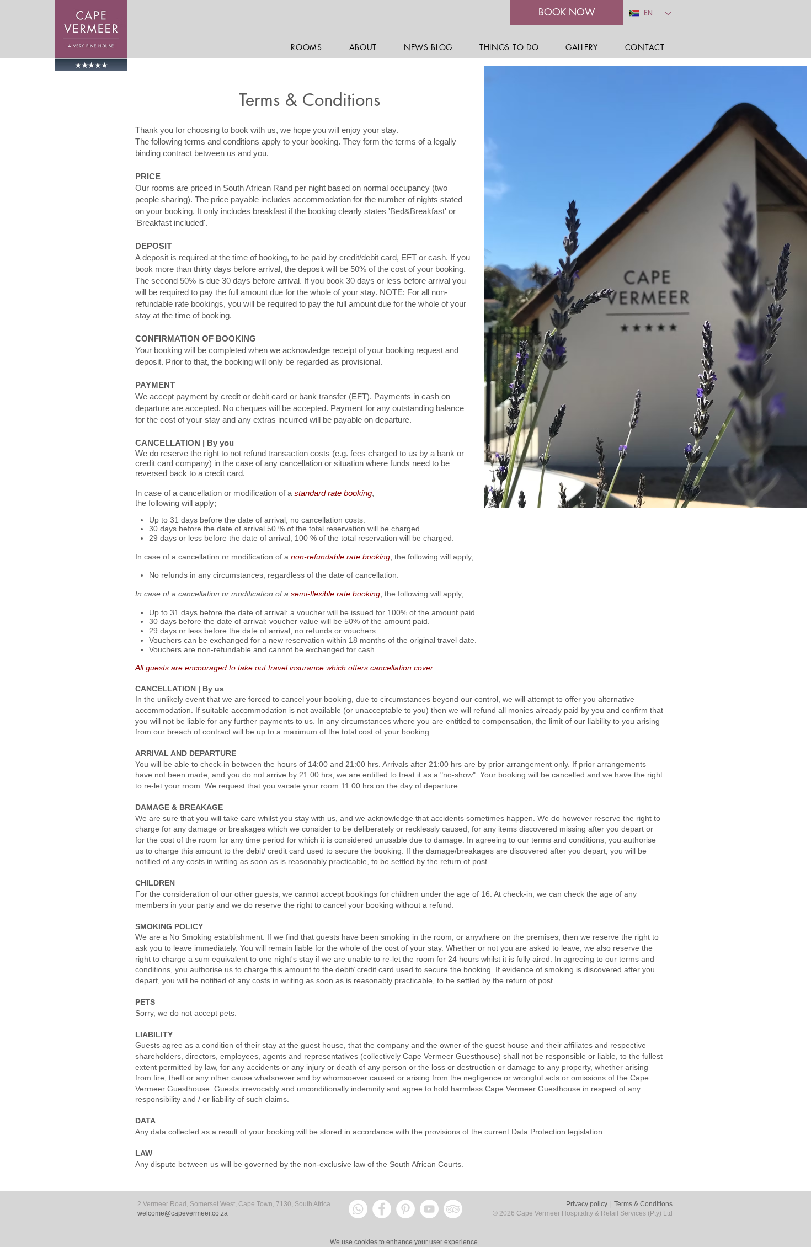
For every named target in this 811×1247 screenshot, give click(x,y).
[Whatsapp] (358, 1209)
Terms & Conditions (643, 1204)
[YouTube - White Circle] (429, 1209)
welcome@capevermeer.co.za (182, 1213)
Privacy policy (586, 1204)
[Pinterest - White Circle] (405, 1209)
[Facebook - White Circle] (381, 1209)
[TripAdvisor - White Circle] (453, 1209)
